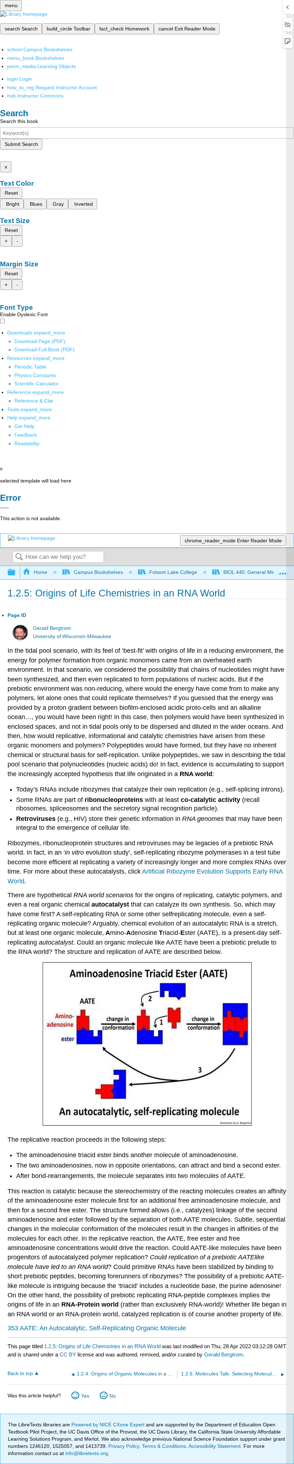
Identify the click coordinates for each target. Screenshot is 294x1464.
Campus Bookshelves (98, 572)
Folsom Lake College (173, 572)
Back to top (20, 1373)
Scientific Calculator (36, 383)
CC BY (68, 1354)
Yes (85, 1396)
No (112, 1396)
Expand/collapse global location (283, 570)
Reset (11, 193)
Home (40, 572)
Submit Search (21, 144)
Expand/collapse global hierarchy (16, 572)
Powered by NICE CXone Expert (108, 1424)
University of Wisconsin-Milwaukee (72, 636)
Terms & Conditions (164, 1446)
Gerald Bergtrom (52, 628)
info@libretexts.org (86, 1453)
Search (19, 557)
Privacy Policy (123, 1446)
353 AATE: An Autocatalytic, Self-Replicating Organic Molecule (97, 1328)
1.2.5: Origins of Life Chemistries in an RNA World (102, 1346)
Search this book (19, 121)
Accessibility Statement (215, 1446)
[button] (25, 435)
